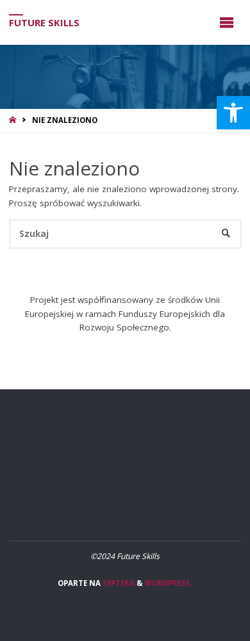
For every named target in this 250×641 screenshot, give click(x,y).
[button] (233, 112)
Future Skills (44, 22)
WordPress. (168, 583)
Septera (118, 583)
